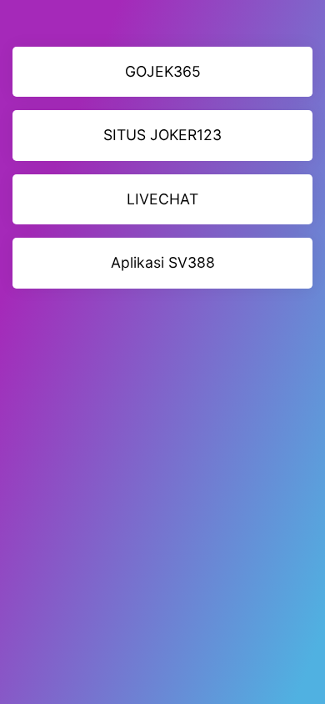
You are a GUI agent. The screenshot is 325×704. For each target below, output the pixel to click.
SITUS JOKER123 (162, 134)
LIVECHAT (162, 199)
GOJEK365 (163, 71)
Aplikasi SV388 (163, 262)
